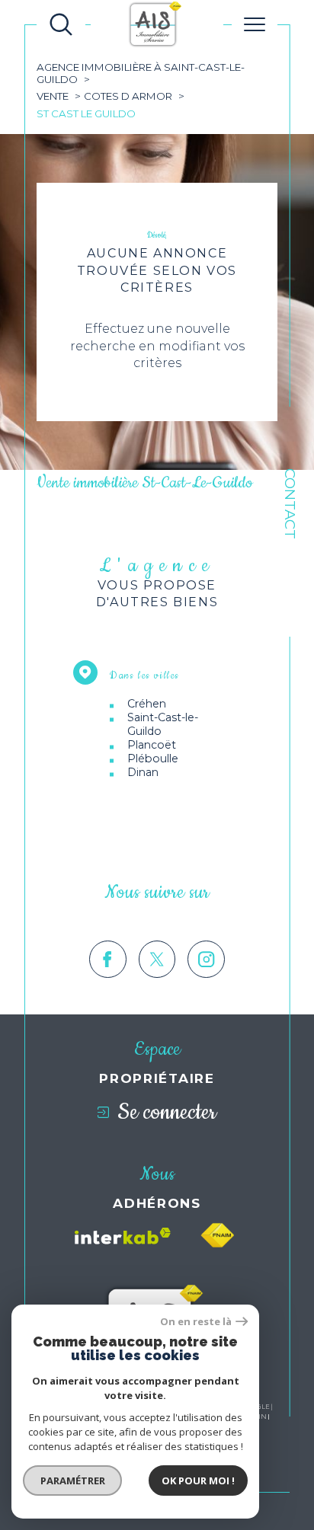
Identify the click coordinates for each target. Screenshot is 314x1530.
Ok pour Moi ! (198, 1480)
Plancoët (151, 745)
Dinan (143, 772)
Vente (53, 96)
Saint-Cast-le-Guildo (162, 724)
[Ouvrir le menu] (254, 24)
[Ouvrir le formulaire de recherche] (61, 24)
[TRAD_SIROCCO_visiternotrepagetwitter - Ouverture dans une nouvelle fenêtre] (157, 959)
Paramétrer (72, 1480)
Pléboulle (152, 758)
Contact (290, 503)
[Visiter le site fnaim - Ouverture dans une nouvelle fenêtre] (217, 1235)
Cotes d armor (128, 96)
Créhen (146, 704)
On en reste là (196, 1321)
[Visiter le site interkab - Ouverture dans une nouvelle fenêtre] (123, 1236)
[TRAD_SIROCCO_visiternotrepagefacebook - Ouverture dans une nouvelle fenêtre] (108, 959)
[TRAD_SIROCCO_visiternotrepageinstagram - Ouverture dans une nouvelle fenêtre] (206, 959)
